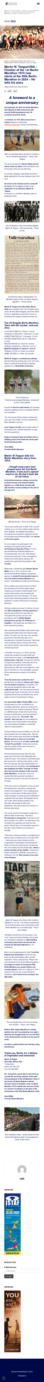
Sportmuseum (23, 87)
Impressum (22, 1375)
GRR (9, 91)
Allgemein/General (10, 87)
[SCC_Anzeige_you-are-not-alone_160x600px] (12, 1351)
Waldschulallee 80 (12, 124)
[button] (3, 1378)
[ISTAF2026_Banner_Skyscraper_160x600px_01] (12, 1254)
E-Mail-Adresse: (10, 1267)
